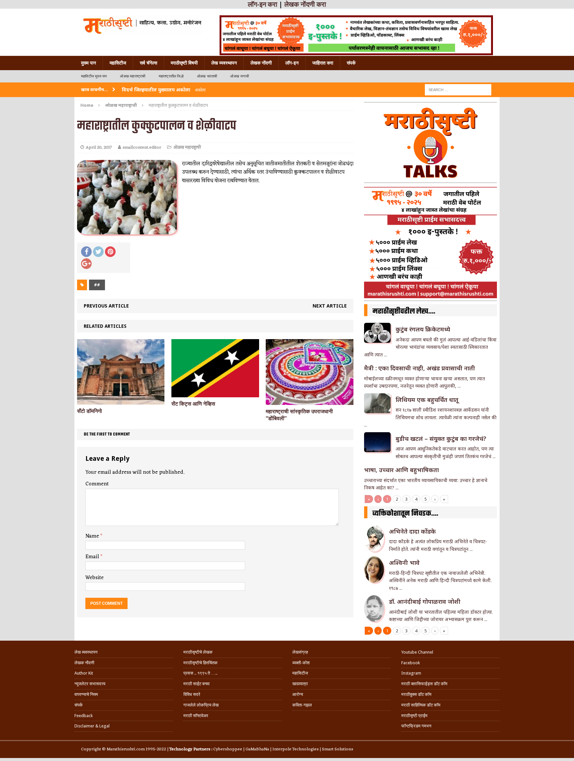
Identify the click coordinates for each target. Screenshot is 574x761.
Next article (330, 306)
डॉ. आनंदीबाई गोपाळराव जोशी (424, 601)
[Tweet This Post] (98, 251)
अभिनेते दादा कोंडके (412, 531)
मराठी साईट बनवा (196, 683)
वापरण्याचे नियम (86, 694)
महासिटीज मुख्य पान (94, 76)
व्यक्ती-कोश (301, 662)
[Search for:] (458, 89)
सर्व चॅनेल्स (148, 62)
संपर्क (351, 62)
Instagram (411, 673)
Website (94, 577)
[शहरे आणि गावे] (141, 25)
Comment (97, 484)
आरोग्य (297, 694)
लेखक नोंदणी (261, 62)
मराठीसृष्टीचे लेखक (198, 652)
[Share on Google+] (86, 263)
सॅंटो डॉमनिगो (89, 411)
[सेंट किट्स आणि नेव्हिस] (215, 393)
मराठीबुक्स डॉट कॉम (416, 694)
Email (92, 557)
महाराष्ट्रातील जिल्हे (171, 76)
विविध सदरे (191, 694)
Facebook (410, 662)
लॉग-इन (292, 62)
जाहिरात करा (322, 62)
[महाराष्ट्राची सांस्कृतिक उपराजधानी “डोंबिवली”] (309, 401)
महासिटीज (118, 62)
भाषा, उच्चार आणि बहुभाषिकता (401, 470)
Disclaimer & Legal (92, 725)
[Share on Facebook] (86, 251)
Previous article (106, 306)
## (97, 285)
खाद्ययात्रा (300, 683)
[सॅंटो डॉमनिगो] (120, 401)
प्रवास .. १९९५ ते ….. (200, 673)
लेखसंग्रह (300, 652)
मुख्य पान (88, 62)
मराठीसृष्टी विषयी (184, 62)
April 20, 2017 (99, 147)
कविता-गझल (302, 704)
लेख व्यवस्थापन (224, 62)
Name (92, 536)
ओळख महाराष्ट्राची (132, 76)
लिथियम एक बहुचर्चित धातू (427, 400)
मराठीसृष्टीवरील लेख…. (403, 311)
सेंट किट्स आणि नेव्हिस (193, 404)
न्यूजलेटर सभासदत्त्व (89, 683)
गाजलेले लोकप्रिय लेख (201, 704)
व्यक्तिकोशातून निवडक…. (405, 513)
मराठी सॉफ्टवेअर (195, 715)
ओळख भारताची (207, 76)
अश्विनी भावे (404, 563)
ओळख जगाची (239, 76)
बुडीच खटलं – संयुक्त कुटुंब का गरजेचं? (441, 439)
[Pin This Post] (110, 251)
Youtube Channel (417, 652)
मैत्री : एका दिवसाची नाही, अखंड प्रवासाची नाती (419, 368)
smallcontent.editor (142, 147)
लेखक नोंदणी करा (305, 4)
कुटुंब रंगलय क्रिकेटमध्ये (423, 329)
